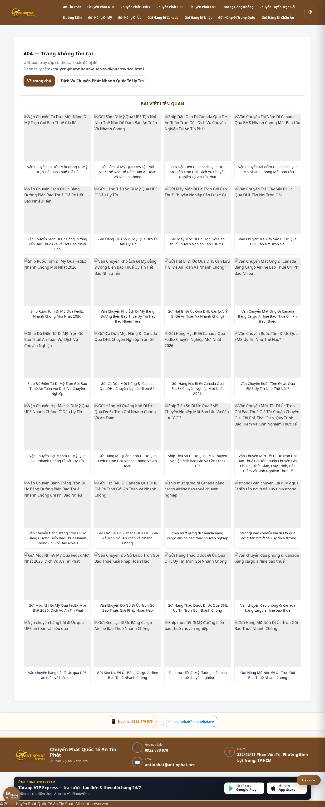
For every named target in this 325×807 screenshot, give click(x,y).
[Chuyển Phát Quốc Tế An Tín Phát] (34, 12)
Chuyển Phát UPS (170, 7)
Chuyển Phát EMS (202, 7)
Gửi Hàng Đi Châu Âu (278, 17)
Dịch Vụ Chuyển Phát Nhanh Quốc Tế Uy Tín (102, 80)
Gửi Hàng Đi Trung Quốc (237, 17)
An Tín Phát (72, 7)
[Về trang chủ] (30, 755)
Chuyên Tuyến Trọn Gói (277, 7)
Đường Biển (72, 17)
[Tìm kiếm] (310, 12)
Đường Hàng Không (237, 7)
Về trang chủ (39, 80)
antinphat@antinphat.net (170, 764)
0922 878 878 (156, 750)
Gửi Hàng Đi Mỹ (100, 17)
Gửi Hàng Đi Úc (129, 17)
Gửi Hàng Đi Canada (163, 17)
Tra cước (308, 780)
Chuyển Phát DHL (100, 7)
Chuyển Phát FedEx (135, 7)
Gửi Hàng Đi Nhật (198, 17)
